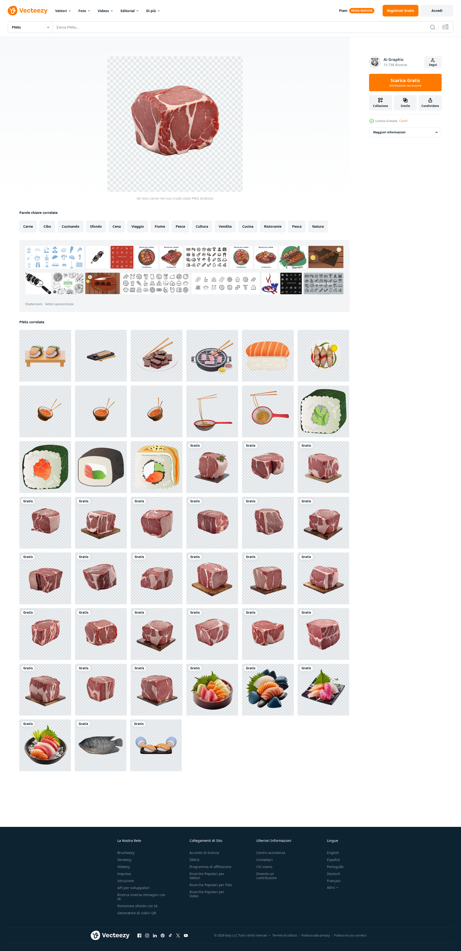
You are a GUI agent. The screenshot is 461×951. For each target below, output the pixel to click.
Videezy (123, 866)
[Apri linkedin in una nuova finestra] (155, 935)
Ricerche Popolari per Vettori (206, 875)
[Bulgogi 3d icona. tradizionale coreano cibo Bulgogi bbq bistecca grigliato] (156, 356)
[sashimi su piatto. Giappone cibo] (212, 690)
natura (318, 226)
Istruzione (125, 880)
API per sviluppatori (133, 887)
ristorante (272, 226)
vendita (225, 226)
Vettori (61, 10)
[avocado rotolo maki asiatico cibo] (323, 411)
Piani (343, 10)
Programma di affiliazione (210, 866)
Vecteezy (124, 859)
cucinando (70, 226)
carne (28, 226)
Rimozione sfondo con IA (137, 906)
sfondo (96, 226)
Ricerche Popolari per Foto (210, 885)
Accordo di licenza (204, 852)
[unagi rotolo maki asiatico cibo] (156, 467)
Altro (331, 888)
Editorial (128, 10)
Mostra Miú (323, 283)
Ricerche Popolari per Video (206, 894)
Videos (103, 10)
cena (117, 226)
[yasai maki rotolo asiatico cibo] (101, 467)
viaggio (137, 226)
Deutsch (333, 873)
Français (333, 880)
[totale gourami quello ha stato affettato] (100, 745)
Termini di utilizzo (284, 935)
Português (335, 866)
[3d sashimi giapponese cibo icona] (101, 356)
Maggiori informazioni (389, 132)
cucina (247, 226)
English (333, 852)
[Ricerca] (433, 27)
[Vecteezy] (27, 10)
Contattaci (264, 859)
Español (333, 859)
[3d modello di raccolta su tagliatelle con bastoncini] (212, 411)
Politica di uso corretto (350, 935)
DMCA (194, 859)
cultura (202, 226)
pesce (180, 226)
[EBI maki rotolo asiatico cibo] (45, 467)
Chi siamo (264, 866)
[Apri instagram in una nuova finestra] (147, 935)
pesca (297, 226)
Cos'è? (403, 121)
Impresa (124, 873)
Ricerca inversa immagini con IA (141, 896)
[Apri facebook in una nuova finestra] (139, 935)
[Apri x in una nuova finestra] (178, 935)
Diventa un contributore (266, 875)
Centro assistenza (270, 852)
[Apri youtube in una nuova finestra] (186, 935)
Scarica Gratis (405, 82)
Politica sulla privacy (315, 935)
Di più (151, 10)
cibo (47, 226)
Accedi (436, 10)
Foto (82, 10)
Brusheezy (125, 852)
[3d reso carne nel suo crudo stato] (212, 467)
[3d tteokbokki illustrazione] (45, 411)
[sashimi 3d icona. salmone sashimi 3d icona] (45, 356)
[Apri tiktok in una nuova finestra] (170, 935)
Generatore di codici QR (136, 913)
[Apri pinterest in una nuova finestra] (163, 935)
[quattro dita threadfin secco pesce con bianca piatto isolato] (323, 356)
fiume (160, 226)
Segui (433, 65)
